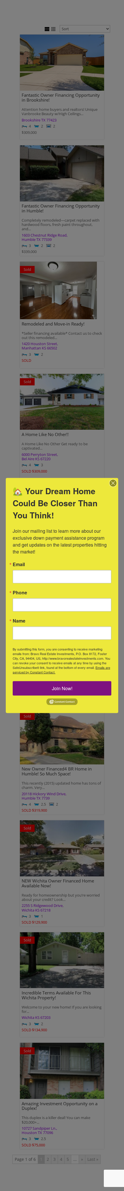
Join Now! (62, 688)
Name (19, 621)
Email (19, 564)
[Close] (113, 483)
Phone (20, 592)
